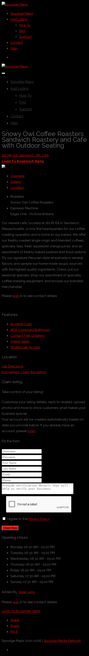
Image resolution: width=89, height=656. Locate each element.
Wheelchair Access (25, 347)
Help (13, 48)
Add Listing (18, 19)
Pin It (13, 632)
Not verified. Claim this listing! (24, 372)
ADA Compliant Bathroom (30, 330)
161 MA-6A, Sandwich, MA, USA (25, 155)
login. (31, 431)
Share (14, 620)
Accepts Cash (21, 324)
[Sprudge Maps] (15, 4)
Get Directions (12, 366)
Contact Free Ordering (27, 336)
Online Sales (19, 341)
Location (17, 188)
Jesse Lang (26, 592)
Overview (17, 176)
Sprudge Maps (21, 13)
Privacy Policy (38, 519)
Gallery (15, 182)
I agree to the (28, 519)
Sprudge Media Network (62, 641)
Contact (16, 42)
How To (24, 25)
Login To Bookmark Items (21, 611)
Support (25, 37)
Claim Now (10, 528)
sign (16, 296)
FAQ (22, 31)
